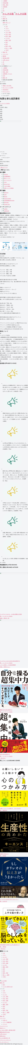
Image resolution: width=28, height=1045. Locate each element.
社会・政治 (8, 34)
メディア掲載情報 (7, 1022)
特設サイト (2, 1028)
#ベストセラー (6, 91)
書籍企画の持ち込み (5, 1032)
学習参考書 (5, 2)
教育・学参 (8, 46)
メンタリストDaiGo (5, 103)
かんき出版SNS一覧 (5, 1038)
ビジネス (7, 38)
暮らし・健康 (8, 48)
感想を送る (2, 1036)
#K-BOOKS (5, 89)
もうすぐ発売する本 (8, 986)
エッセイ (7, 30)
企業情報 (5, 6)
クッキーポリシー (4, 1042)
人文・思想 (8, 32)
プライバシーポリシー (5, 1040)
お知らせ (5, 1020)
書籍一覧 (5, 77)
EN (3, 10)
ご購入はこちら (4, 167)
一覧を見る (2, 758)
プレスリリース (4, 1026)
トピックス (2, 1018)
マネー (7, 28)
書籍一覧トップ (6, 22)
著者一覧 (2, 1016)
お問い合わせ (3, 1034)
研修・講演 (5, 4)
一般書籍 (5, 1)
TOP (4, 75)
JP (3, 8)
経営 (6, 44)
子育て (7, 50)
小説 (6, 26)
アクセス (10, 73)
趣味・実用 (8, 40)
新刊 (4, 984)
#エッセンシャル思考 (8, 87)
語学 (6, 42)
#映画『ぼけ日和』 (7, 85)
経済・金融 (8, 36)
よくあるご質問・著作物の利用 (7, 1030)
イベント (5, 1024)
